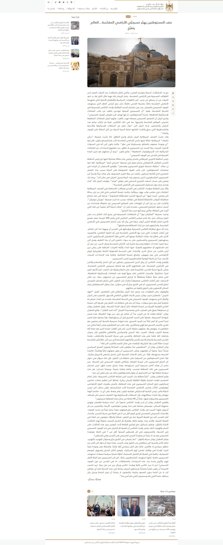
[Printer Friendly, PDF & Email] (94, 479)
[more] (173, 113)
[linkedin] (173, 105)
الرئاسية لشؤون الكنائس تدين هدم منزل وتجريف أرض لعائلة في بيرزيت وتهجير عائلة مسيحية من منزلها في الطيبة (161, 527)
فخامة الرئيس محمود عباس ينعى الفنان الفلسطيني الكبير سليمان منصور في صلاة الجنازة (102, 526)
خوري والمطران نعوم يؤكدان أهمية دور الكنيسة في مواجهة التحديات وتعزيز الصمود (132, 526)
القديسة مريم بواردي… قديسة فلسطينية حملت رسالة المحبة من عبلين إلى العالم (58, 65)
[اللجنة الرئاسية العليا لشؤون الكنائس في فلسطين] (155, 6)
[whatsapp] (173, 109)
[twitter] (173, 97)
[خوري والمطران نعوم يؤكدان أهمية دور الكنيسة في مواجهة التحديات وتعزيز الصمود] (131, 505)
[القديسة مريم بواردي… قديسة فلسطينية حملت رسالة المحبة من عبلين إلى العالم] (75, 66)
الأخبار (128, 16)
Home (135, 17)
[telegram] (173, 101)
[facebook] (173, 93)
